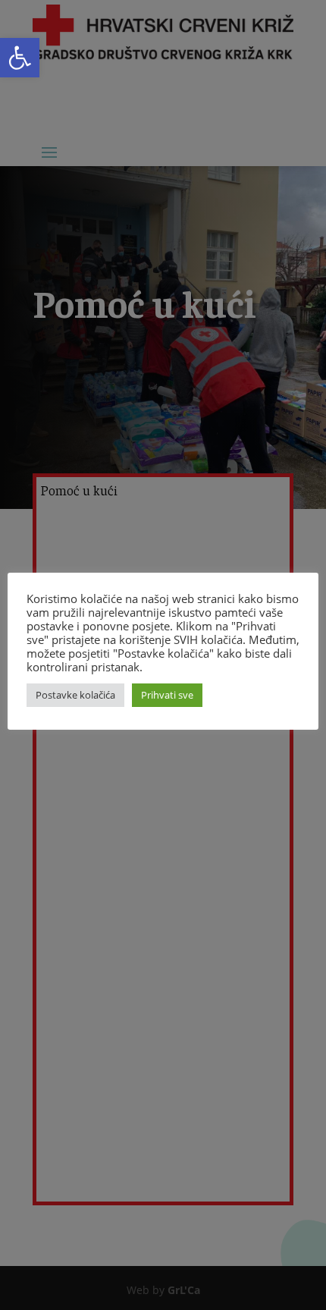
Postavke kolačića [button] (75, 695)
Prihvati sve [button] (167, 695)
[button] (19, 57)
